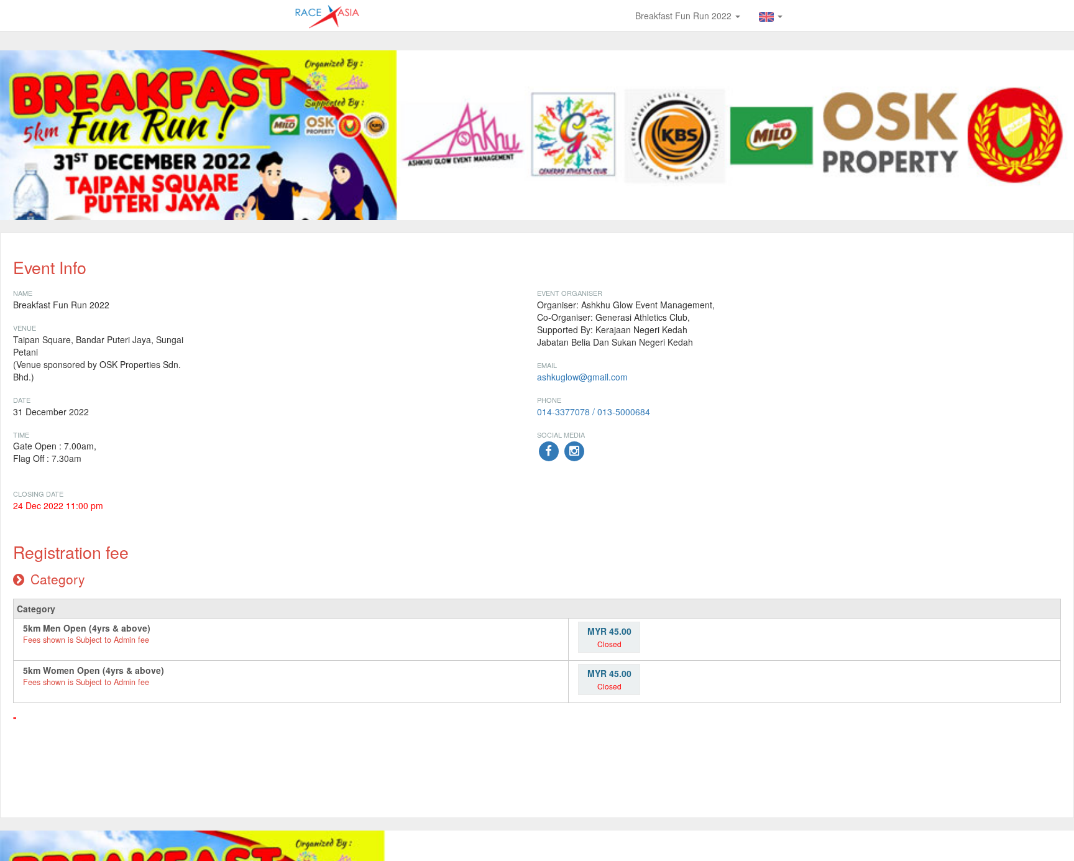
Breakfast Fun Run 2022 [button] (684, 15)
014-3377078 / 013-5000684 (593, 411)
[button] (771, 15)
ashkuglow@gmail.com (583, 377)
